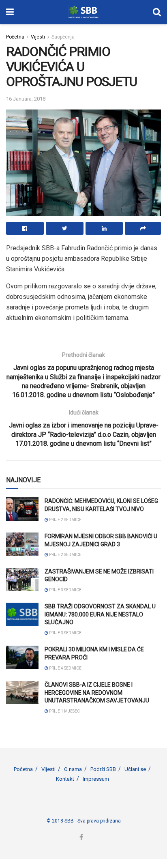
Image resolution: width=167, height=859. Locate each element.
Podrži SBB (103, 769)
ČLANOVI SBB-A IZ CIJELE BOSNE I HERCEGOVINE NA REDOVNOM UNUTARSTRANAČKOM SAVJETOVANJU (97, 692)
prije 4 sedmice (64, 668)
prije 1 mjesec (64, 711)
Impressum (96, 779)
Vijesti (38, 37)
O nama (73, 769)
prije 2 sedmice (64, 520)
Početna (15, 37)
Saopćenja (63, 37)
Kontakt (65, 779)
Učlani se (135, 769)
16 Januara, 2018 (25, 99)
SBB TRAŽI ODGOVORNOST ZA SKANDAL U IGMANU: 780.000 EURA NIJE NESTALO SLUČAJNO (100, 614)
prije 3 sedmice (64, 590)
